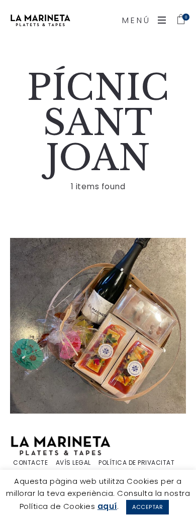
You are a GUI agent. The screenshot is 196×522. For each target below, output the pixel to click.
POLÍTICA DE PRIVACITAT (136, 463)
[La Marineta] (40, 20)
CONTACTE (30, 463)
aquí (107, 506)
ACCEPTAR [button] (147, 507)
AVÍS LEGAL (73, 463)
